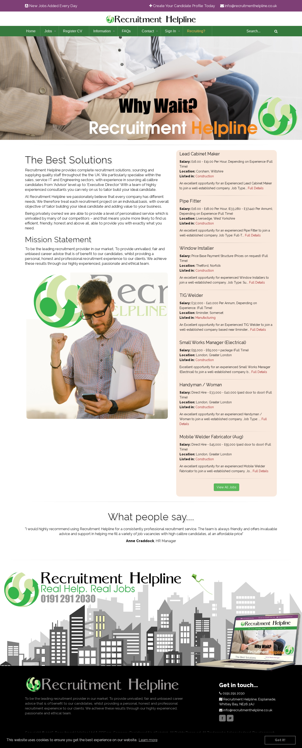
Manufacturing (205, 317)
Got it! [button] (280, 740)
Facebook (222, 718)
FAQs (126, 31)
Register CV (72, 31)
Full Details (255, 188)
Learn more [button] (148, 740)
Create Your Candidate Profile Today (184, 6)
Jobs (48, 31)
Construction (204, 176)
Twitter (230, 718)
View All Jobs (226, 487)
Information (102, 31)
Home (31, 31)
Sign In (170, 31)
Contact (148, 31)
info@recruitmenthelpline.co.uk (251, 6)
